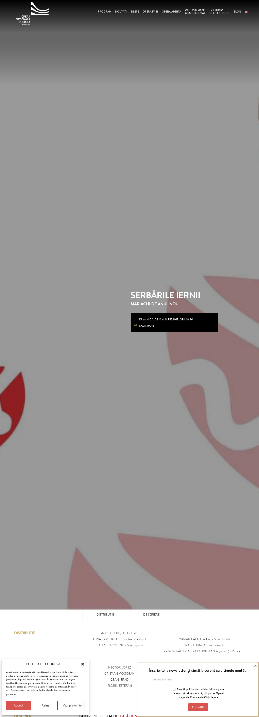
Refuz (45, 705)
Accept (18, 705)
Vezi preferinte (72, 705)
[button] (83, 664)
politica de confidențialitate (201, 689)
